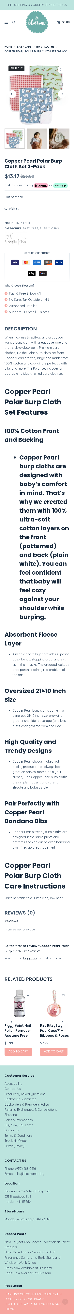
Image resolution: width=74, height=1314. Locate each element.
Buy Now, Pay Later (19, 1125)
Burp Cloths (49, 228)
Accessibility (13, 1084)
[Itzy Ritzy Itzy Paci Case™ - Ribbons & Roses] (55, 1003)
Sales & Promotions (19, 1120)
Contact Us (13, 1089)
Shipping (11, 1115)
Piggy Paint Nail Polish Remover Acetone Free (18, 1030)
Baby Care (30, 228)
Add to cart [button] (18, 1051)
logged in (30, 958)
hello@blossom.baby (29, 1174)
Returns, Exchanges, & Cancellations (31, 1109)
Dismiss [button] (65, 1302)
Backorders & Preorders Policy (27, 1104)
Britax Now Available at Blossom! (28, 1268)
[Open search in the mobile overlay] (14, 22)
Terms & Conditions (19, 1135)
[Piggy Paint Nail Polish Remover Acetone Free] (19, 1003)
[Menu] (6, 22)
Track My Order (16, 1141)
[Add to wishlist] (28, 995)
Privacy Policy (14, 1146)
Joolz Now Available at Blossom (28, 1273)
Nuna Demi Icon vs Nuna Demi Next (30, 1252)
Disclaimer (12, 1130)
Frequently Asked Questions (25, 1094)
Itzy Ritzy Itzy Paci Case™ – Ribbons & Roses (54, 1030)
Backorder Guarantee (20, 1099)
